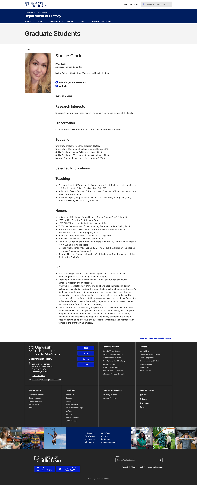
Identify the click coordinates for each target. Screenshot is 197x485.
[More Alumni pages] (87, 21)
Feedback (125, 467)
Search (117, 456)
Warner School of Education (113, 371)
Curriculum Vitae (63, 95)
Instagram (91, 439)
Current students (35, 398)
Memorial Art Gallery (110, 398)
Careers (86, 359)
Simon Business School (111, 367)
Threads (91, 442)
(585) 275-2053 (38, 375)
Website (63, 86)
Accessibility (144, 351)
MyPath (68, 411)
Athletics (145, 403)
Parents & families (35, 401)
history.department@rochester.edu (46, 379)
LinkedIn (107, 439)
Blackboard (70, 395)
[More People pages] (45, 21)
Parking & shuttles (72, 418)
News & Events (106, 21)
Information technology (74, 408)
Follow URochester (108, 442)
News (144, 395)
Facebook (90, 433)
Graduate (70, 21)
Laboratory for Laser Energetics (114, 374)
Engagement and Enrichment (150, 354)
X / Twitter (91, 436)
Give (135, 4)
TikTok (106, 436)
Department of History (42, 16)
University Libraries (110, 395)
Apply (126, 4)
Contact (69, 398)
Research (95, 21)
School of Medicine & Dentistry (114, 361)
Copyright (141, 467)
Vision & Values (145, 371)
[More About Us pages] (33, 21)
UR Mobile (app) (71, 421)
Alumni (82, 21)
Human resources (72, 404)
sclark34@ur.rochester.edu (72, 82)
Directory (69, 401)
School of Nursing (109, 364)
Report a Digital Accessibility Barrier (156, 338)
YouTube (107, 433)
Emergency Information (155, 467)
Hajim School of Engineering (113, 354)
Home (27, 49)
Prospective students (36, 395)
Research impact (146, 364)
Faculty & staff (34, 404)
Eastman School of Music (112, 358)
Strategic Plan (145, 367)
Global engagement (147, 358)
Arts (144, 407)
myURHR (69, 414)
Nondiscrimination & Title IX (149, 361)
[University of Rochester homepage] (35, 4)
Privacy (133, 467)
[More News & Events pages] (114, 21)
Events (144, 399)
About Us (28, 21)
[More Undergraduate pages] (62, 21)
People (40, 21)
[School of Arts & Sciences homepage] (44, 350)
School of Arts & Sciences (36, 12)
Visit (130, 4)
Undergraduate (55, 21)
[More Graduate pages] (76, 21)
